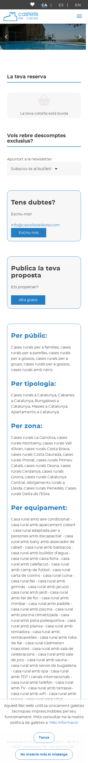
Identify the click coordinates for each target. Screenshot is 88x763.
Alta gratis (28, 300)
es (61, 5)
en (78, 5)
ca (44, 5)
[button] (6, 36)
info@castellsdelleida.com (35, 225)
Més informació (63, 723)
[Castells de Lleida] (21, 16)
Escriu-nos (28, 233)
